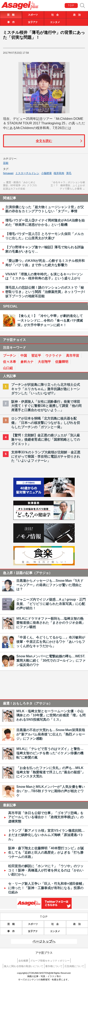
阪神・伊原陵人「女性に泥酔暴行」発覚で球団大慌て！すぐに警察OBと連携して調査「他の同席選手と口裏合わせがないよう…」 (46, 406)
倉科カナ (27, 361)
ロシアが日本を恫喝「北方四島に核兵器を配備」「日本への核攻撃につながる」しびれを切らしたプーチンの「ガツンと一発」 (45, 423)
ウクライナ (53, 355)
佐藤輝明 (61, 361)
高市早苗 (72, 355)
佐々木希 (9, 361)
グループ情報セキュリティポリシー (50, 960)
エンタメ (55, 22)
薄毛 (68, 173)
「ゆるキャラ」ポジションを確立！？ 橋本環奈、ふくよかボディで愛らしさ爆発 (68, 185)
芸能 (5, 162)
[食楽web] (44, 564)
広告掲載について (74, 966)
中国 (23, 355)
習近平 (36, 355)
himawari (8, 173)
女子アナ (33, 22)
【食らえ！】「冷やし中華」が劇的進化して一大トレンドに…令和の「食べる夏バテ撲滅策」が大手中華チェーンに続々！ (50, 320)
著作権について (53, 966)
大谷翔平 (44, 361)
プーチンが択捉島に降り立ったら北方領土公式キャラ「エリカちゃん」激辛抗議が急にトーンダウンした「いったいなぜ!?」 (45, 389)
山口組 (8, 368)
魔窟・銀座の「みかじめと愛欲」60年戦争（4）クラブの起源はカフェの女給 (20, 185)
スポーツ (33, 14)
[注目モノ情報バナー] (44, 541)
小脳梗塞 (46, 173)
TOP (71, 5)
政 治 (77, 14)
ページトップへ (44, 941)
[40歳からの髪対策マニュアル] (44, 496)
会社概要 (23, 960)
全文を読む (44, 141)
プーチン (9, 355)
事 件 (11, 22)
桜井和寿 (59, 173)
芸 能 (11, 14)
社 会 (55, 14)
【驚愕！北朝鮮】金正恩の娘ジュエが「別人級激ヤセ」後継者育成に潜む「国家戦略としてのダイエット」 (45, 439)
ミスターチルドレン (27, 173)
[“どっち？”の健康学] (44, 518)
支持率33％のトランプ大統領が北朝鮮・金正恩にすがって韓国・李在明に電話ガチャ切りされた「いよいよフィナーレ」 (45, 456)
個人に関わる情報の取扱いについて (23, 966)
